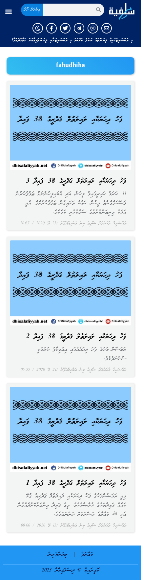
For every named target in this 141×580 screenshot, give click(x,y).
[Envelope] (106, 28)
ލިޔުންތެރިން (57, 555)
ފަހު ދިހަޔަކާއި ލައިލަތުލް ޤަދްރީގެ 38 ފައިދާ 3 (76, 181)
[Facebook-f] (51, 28)
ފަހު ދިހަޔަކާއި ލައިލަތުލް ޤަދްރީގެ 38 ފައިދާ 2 (76, 337)
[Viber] (93, 28)
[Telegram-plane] (79, 28)
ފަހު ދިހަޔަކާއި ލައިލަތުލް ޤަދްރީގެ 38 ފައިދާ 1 (76, 483)
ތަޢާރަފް (87, 555)
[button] (8, 11)
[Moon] (37, 28)
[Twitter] (65, 28)
